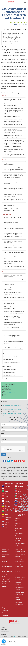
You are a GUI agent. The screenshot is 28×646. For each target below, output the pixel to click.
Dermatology (5, 549)
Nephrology (18, 564)
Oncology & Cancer (20, 577)
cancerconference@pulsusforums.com (13, 396)
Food (3, 564)
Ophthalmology (19, 579)
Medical (17, 556)
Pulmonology (18, 602)
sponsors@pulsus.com (8, 415)
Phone (3, 433)
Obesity (17, 574)
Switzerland (8, 517)
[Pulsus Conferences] (14, 622)
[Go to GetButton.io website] (3, 644)
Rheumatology (19, 604)
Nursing (17, 569)
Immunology (18, 549)
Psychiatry (18, 599)
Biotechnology (19, 533)
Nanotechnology (19, 561)
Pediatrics (18, 584)
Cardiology (18, 536)
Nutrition (17, 571)
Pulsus (14, 636)
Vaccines (4, 613)
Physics (17, 597)
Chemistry (18, 538)
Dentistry (17, 545)
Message (3, 439)
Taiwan (7, 519)
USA (6, 524)
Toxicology (5, 610)
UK (6, 527)
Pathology (18, 582)
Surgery (4, 608)
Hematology (5, 586)
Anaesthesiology (19, 526)
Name (2, 422)
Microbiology (19, 559)
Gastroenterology (7, 566)
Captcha (4, 445)
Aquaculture (18, 528)
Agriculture (18, 518)
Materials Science (20, 554)
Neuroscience (19, 566)
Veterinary (5, 615)
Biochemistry (18, 531)
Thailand (7, 522)
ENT (3, 556)
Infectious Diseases (20, 551)
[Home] (14, 2)
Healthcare (5, 584)
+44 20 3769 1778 (10, 392)
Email (2, 427)
